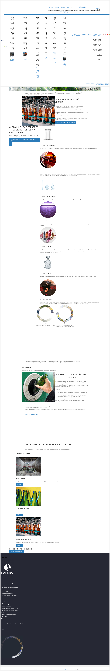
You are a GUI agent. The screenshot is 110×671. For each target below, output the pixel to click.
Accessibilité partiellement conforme (67, 669)
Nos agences (57, 7)
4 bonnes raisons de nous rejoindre (9, 614)
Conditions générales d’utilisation (47, 669)
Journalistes (63, 7)
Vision (20, 15)
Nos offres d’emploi (5, 616)
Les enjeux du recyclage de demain (9, 585)
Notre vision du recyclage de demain (9, 583)
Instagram (3, 632)
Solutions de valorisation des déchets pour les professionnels (97, 83)
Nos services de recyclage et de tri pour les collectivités (13, 623)
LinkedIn (2, 629)
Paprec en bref (5, 591)
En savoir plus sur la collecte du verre (32, 403)
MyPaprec (84, 5)
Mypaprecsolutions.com (64, 11)
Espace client (95, 35)
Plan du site (57, 669)
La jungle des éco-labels (6, 606)
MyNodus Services (82, 6)
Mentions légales (36, 669)
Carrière (50, 15)
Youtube (2, 630)
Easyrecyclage (65, 12)
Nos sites (98, 8)
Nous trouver (51, 7)
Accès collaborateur (82, 7)
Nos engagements (5, 599)
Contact (67, 7)
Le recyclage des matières (7, 619)
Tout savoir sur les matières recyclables (10, 610)
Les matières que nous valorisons (102, 84)
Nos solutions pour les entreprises (8, 621)
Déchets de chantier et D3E (37, 75)
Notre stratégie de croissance (7, 593)
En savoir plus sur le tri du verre (31, 414)
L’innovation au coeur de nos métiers (9, 595)
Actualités (60, 15)
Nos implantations (5, 601)
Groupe (33, 15)
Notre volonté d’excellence (7, 597)
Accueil (108, 81)
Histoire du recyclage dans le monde (9, 604)
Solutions (42, 15)
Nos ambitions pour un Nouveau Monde (10, 587)
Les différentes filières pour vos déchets (10, 608)
